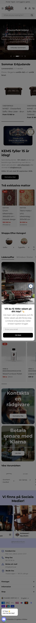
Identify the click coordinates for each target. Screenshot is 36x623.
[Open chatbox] (4, 619)
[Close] (31, 286)
